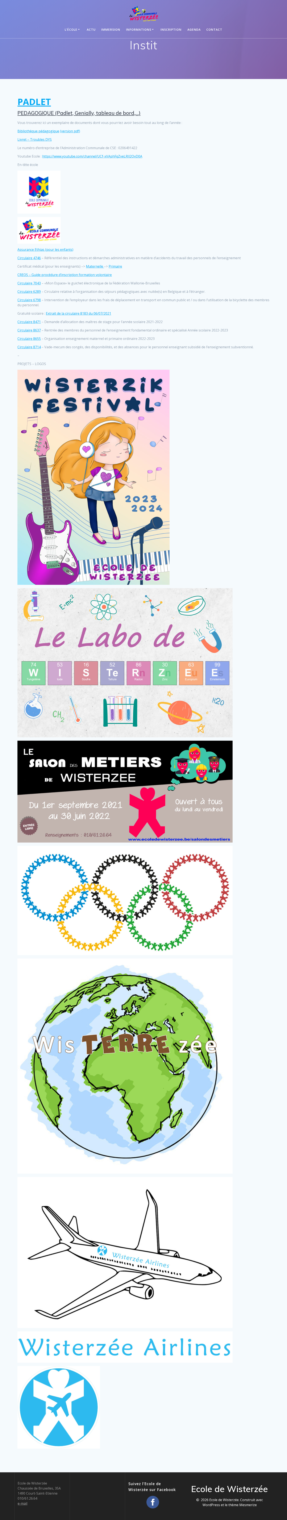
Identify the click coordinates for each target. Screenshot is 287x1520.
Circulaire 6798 (29, 300)
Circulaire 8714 (29, 347)
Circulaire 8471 (29, 322)
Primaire (115, 266)
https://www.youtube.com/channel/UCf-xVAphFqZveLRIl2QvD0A (92, 156)
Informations (138, 30)
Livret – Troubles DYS (34, 139)
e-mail (22, 1503)
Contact (214, 30)
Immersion (110, 30)
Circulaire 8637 (29, 330)
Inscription (171, 30)
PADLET (34, 102)
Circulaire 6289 (29, 291)
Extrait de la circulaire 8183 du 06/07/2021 (78, 313)
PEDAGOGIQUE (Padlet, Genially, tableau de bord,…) (79, 113)
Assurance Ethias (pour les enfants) (45, 249)
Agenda (194, 30)
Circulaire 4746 (29, 258)
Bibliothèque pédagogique (38, 131)
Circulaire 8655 (29, 338)
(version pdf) (70, 131)
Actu (91, 30)
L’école (71, 30)
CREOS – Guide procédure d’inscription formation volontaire (64, 274)
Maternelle (95, 266)
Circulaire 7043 (29, 283)
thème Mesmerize (242, 1505)
